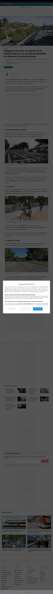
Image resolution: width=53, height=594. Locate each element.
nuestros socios (21, 286)
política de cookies (34, 291)
